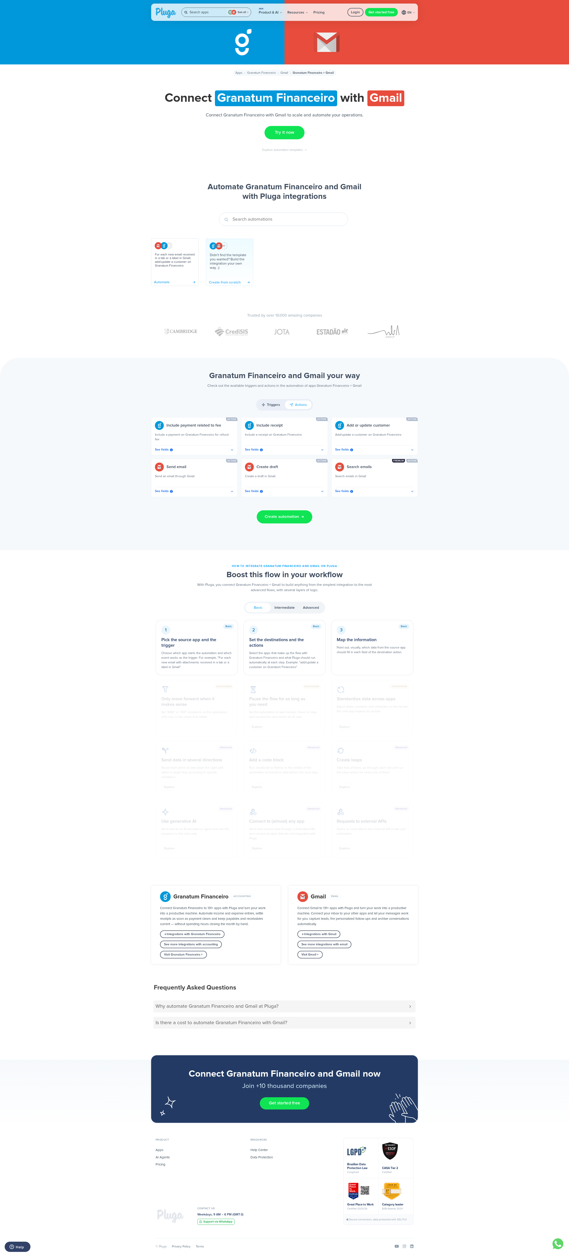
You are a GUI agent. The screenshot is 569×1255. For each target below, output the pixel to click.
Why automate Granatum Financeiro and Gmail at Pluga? (217, 1006)
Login (355, 12)
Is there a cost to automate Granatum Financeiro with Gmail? (221, 1022)
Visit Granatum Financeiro (182, 954)
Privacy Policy (181, 1246)
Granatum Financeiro (261, 72)
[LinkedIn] (411, 1247)
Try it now (284, 132)
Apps (238, 72)
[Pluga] (170, 1216)
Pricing (319, 12)
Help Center (259, 1150)
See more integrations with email (324, 944)
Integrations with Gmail (320, 934)
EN (409, 12)
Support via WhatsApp (217, 1221)
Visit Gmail (308, 954)
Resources (296, 12)
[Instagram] (404, 1247)
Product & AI (269, 11)
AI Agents (163, 1157)
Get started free (382, 12)
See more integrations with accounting (191, 944)
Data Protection (261, 1157)
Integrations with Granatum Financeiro (193, 934)
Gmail (284, 72)
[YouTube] (397, 1247)
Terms (200, 1246)
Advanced (311, 607)
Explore (257, 726)
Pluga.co (166, 13)
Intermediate (284, 607)
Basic (258, 607)
